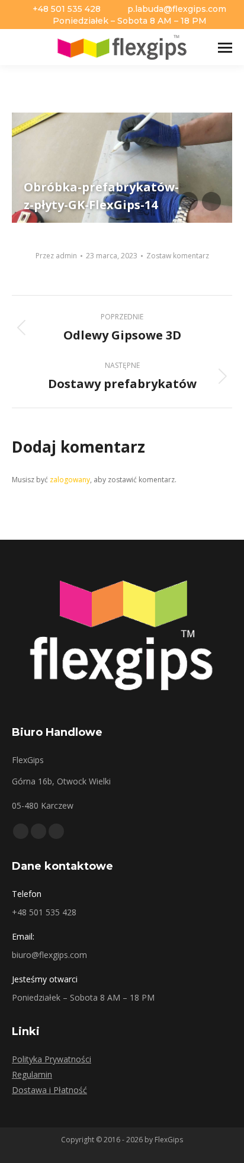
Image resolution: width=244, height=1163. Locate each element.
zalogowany (70, 480)
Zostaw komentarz (177, 256)
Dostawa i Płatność (49, 1089)
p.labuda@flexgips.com (176, 9)
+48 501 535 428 (67, 9)
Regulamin (32, 1074)
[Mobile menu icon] (225, 48)
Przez (56, 256)
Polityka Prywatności (51, 1059)
